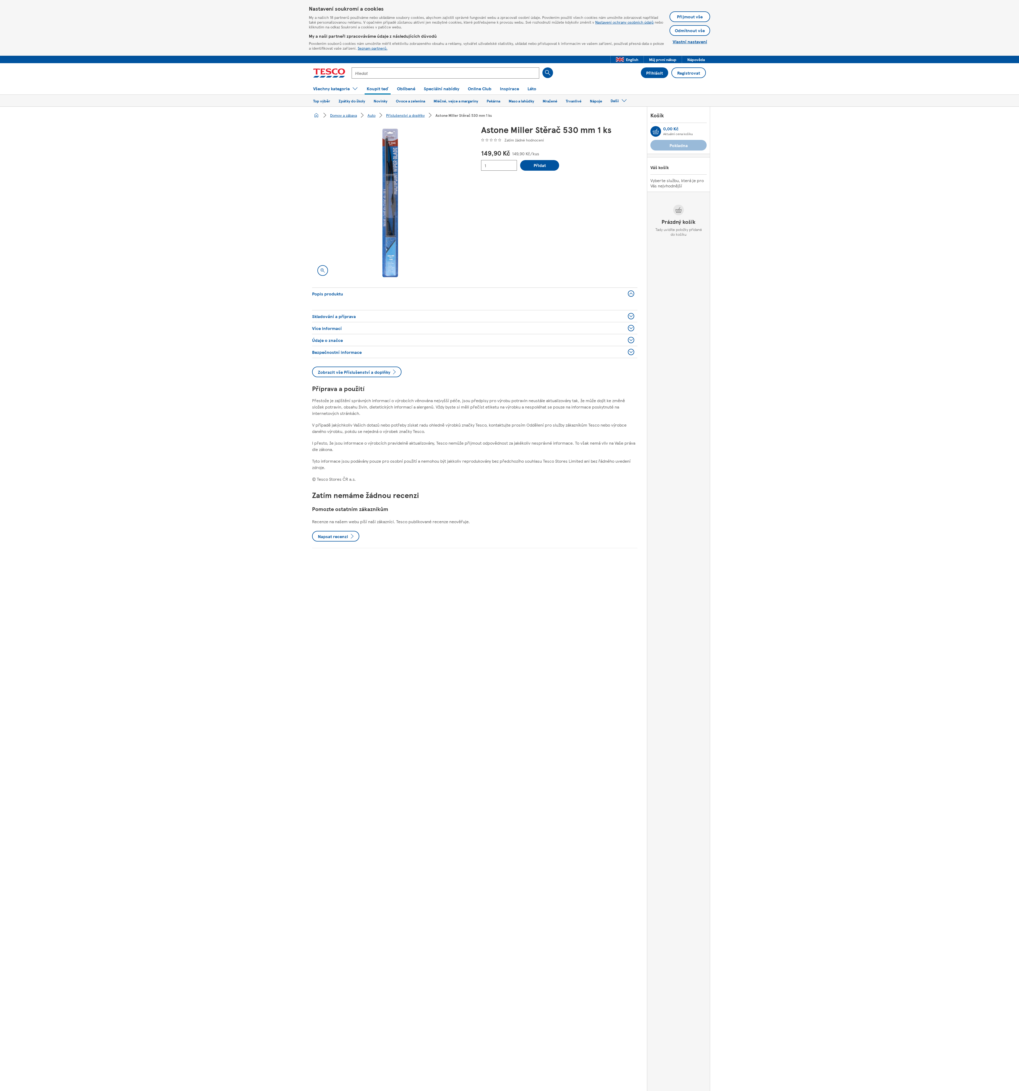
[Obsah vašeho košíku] (655, 131)
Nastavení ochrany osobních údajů (624, 22)
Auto (371, 115)
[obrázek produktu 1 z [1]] (390, 203)
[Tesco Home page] (329, 73)
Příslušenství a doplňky (405, 115)
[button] (627, 59)
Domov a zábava (343, 115)
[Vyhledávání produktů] (547, 72)
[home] (316, 115)
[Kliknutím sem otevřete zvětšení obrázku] (322, 270)
